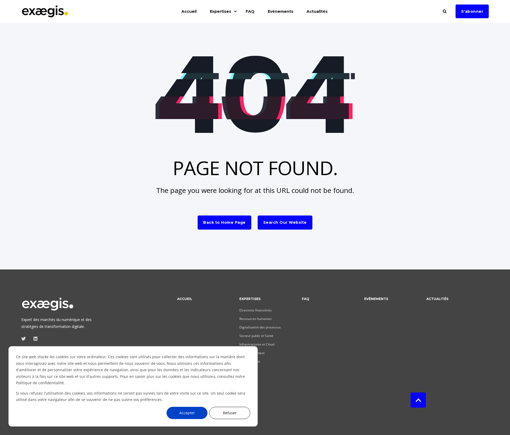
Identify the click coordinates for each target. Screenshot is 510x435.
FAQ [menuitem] (250, 11)
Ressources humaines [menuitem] (255, 318)
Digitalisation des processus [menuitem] (260, 327)
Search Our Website (285, 222)
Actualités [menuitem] (317, 11)
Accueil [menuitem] (189, 11)
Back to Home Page (224, 222)
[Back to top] (418, 400)
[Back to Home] (45, 14)
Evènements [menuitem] (280, 11)
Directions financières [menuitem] (255, 310)
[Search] (445, 10)
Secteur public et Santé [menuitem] (256, 335)
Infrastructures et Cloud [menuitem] (256, 344)
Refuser (230, 412)
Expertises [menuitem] (220, 11)
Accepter (187, 412)
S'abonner (472, 11)
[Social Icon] (25, 338)
